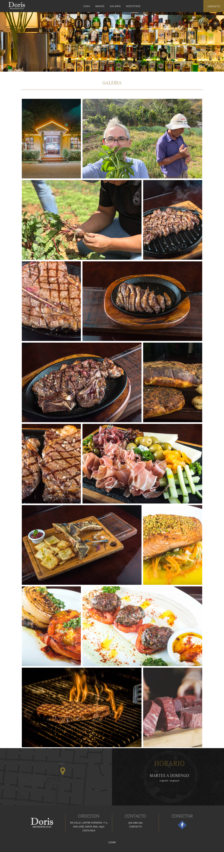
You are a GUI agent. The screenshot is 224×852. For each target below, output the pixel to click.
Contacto (213, 6)
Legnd (112, 842)
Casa (86, 6)
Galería (115, 6)
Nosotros (133, 6)
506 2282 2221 (135, 822)
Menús (100, 6)
